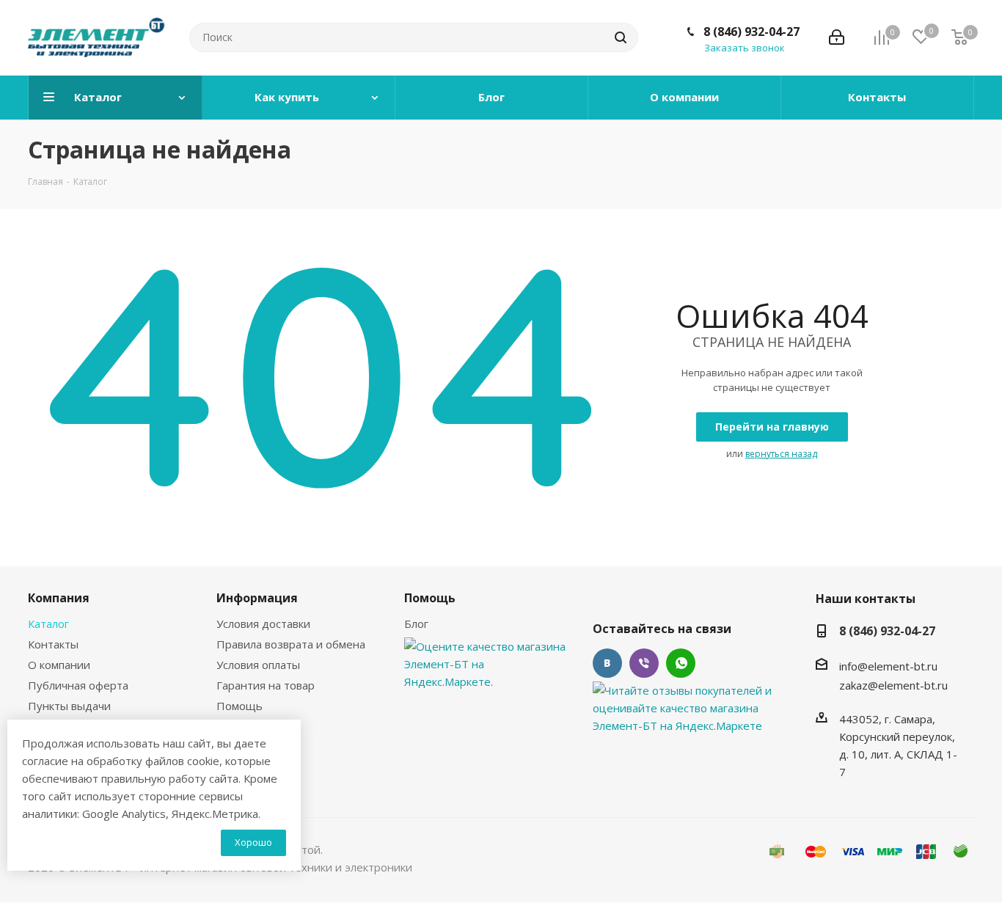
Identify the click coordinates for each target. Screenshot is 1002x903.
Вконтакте (607, 663)
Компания (58, 598)
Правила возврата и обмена (290, 644)
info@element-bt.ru (888, 666)
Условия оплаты (258, 664)
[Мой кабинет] (836, 37)
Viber (644, 663)
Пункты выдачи (69, 705)
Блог (416, 623)
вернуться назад (781, 453)
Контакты (53, 644)
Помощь (239, 705)
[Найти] (620, 37)
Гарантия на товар (265, 685)
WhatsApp (680, 663)
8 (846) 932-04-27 (751, 31)
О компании (59, 664)
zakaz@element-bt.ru (893, 685)
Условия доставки (263, 623)
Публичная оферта (78, 685)
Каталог (48, 623)
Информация (257, 598)
